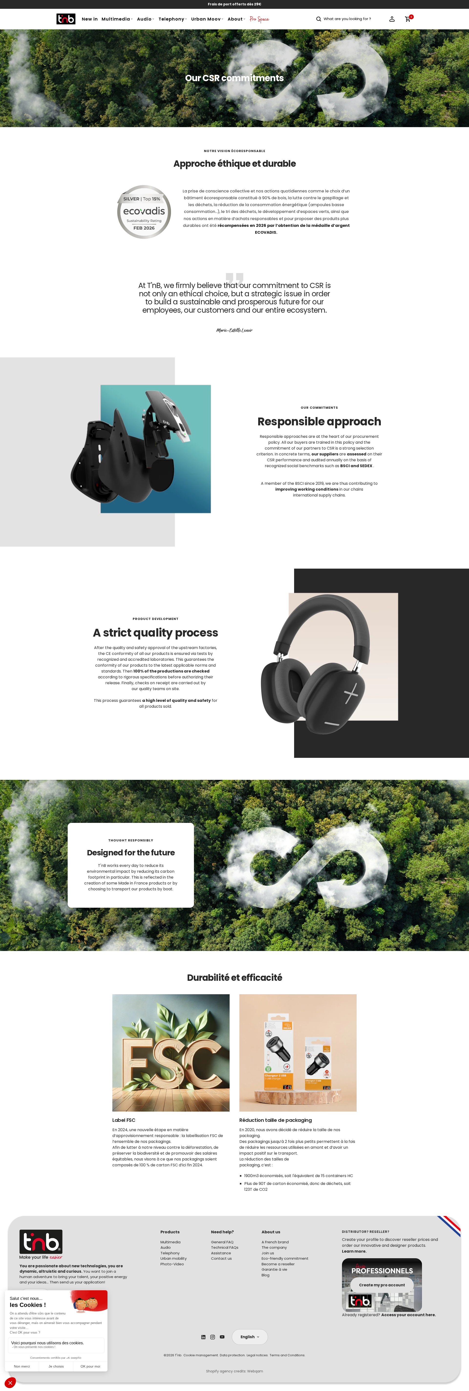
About (235, 19)
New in (90, 19)
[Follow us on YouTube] (222, 1337)
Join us (268, 1253)
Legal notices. (257, 1355)
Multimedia (116, 19)
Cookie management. (201, 1355)
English (248, 1336)
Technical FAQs (224, 1247)
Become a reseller (278, 1264)
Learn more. (354, 1251)
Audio (144, 19)
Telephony (171, 19)
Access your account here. (408, 1315)
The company (274, 1247)
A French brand (275, 1242)
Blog (265, 1275)
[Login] (392, 19)
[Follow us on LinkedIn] (203, 1337)
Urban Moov (206, 19)
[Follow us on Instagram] (212, 1337)
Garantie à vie (274, 1269)
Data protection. (232, 1355)
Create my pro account (382, 1285)
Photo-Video (172, 1264)
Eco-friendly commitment (285, 1258)
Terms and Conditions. (287, 1355)
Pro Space (259, 20)
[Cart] (407, 19)
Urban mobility (173, 1258)
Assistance (221, 1253)
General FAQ (222, 1242)
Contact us (221, 1258)
